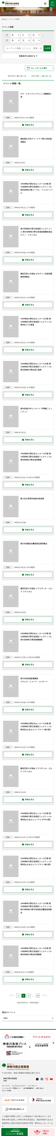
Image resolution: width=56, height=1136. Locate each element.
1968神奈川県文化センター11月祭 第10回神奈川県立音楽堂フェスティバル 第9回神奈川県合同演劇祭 (36, 951)
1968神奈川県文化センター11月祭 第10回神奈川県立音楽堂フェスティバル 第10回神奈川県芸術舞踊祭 (36, 636)
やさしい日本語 (6, 1090)
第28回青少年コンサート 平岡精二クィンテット (36, 410)
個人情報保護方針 (28, 1088)
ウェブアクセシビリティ (19, 1085)
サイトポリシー (32, 1085)
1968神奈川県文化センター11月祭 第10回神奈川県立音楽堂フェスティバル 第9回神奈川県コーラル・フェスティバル (36, 188)
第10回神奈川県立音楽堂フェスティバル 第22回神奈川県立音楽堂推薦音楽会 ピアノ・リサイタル (36, 232)
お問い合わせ (40, 1088)
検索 (48, 48)
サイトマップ (6, 1085)
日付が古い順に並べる (17, 76)
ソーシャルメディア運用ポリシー (11, 1088)
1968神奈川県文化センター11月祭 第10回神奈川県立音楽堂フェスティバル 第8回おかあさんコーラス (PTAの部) (36, 816)
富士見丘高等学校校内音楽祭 (32, 499)
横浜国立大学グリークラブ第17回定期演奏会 (36, 140)
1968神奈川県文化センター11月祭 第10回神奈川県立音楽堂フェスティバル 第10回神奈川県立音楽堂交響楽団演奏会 (36, 908)
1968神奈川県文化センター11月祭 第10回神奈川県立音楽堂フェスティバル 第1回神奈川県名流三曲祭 (36, 367)
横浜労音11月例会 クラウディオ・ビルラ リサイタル (36, 590)
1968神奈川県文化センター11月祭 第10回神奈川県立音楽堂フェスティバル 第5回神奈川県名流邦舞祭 (36, 457)
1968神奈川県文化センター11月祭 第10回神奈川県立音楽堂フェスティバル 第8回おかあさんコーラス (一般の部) (36, 726)
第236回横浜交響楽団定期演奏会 (33, 544)
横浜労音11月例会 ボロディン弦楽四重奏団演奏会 (36, 275)
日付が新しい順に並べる (41, 76)
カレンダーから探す (39, 68)
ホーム (4, 19)
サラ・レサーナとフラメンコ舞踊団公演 (35, 95)
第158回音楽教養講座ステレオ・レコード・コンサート (34, 680)
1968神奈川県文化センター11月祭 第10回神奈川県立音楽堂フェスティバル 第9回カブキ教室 (36, 322)
